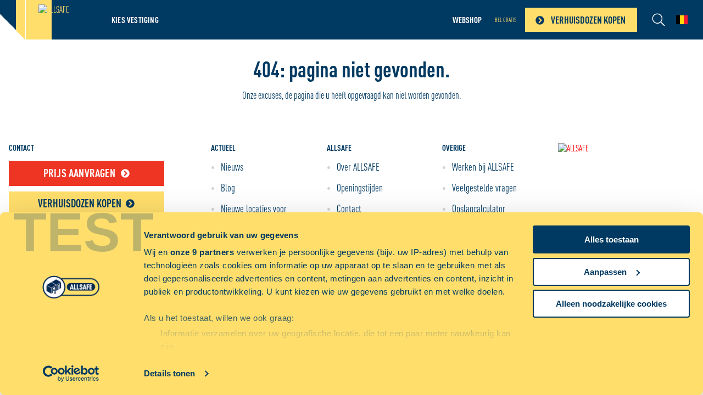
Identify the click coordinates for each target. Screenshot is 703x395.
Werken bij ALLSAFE (483, 167)
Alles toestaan (611, 239)
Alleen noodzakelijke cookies (611, 303)
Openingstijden (360, 188)
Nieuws (232, 167)
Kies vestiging (135, 20)
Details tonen (169, 373)
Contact (349, 208)
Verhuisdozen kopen (588, 19)
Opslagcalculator (478, 208)
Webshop (467, 20)
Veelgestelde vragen (484, 188)
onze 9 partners (202, 252)
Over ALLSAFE (358, 167)
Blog (228, 188)
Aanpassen (605, 271)
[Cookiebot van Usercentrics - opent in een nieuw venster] (71, 373)
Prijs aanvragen (79, 173)
